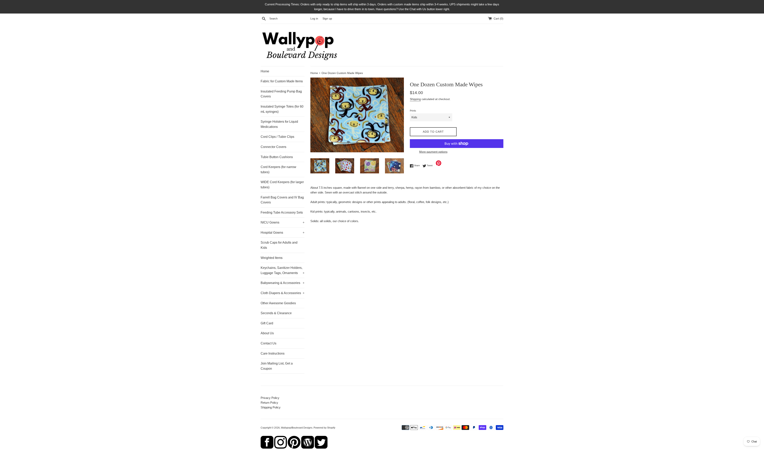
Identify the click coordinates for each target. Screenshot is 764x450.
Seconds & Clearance (276, 313)
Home (265, 71)
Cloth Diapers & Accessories (282, 293)
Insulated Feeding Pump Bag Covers (281, 94)
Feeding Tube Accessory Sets (282, 212)
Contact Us (268, 343)
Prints (413, 110)
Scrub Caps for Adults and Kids (279, 245)
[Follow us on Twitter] (321, 447)
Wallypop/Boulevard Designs (296, 427)
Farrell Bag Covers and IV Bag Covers (282, 200)
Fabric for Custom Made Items (282, 81)
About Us (267, 333)
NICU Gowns (282, 222)
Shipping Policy (271, 407)
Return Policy (269, 402)
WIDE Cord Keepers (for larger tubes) (282, 184)
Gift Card (267, 323)
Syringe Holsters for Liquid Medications (279, 124)
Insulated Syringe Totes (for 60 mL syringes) (282, 109)
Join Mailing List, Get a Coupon (277, 366)
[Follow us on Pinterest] (294, 447)
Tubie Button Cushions (277, 157)
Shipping (415, 99)
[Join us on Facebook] (267, 447)
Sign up (327, 18)
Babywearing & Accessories (282, 283)
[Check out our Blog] (307, 447)
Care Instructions (273, 353)
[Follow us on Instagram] (280, 447)
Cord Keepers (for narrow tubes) (278, 169)
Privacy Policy (270, 397)
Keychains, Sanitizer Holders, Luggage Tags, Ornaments (282, 270)
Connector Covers (273, 147)
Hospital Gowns (282, 232)
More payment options (433, 151)
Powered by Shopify (324, 427)
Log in (314, 18)
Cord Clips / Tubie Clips (277, 136)
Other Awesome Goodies (278, 303)
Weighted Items (272, 258)
